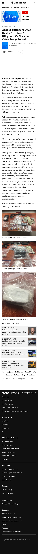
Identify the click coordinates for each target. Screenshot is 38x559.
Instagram (5, 428)
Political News (7, 400)
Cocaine (9, 375)
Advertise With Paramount (11, 517)
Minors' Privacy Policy (10, 504)
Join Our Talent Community (12, 521)
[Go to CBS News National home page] (19, 2)
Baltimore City (19, 375)
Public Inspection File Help (12, 473)
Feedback (5, 528)
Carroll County (30, 372)
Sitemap (5, 459)
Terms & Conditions (9, 456)
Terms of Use (7, 500)
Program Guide (7, 445)
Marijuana (10, 372)
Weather (24, 7)
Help (4, 524)
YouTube (5, 421)
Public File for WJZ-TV (10, 469)
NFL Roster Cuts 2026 (10, 407)
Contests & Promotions (10, 449)
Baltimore (5, 7)
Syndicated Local (8, 26)
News (16, 7)
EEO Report (6, 480)
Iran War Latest (7, 404)
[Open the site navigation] (6, 3)
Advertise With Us (8, 452)
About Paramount (8, 514)
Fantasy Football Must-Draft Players (15, 411)
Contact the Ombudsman (11, 531)
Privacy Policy (7, 490)
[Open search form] (35, 3)
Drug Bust (31, 375)
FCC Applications (8, 476)
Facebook (5, 425)
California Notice (8, 493)
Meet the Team (7, 442)
